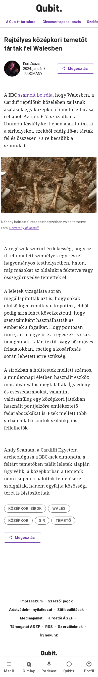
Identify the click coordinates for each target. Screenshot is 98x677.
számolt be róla (35, 95)
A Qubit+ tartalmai (21, 22)
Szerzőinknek (70, 626)
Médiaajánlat (31, 618)
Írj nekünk (49, 635)
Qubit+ (69, 671)
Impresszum (31, 601)
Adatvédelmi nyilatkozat (30, 609)
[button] (25, 509)
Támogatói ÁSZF (25, 626)
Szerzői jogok (60, 601)
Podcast (49, 671)
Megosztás (78, 68)
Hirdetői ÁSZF (60, 618)
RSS (49, 626)
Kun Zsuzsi (31, 64)
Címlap (29, 671)
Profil (89, 671)
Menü (9, 671)
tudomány (32, 74)
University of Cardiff (24, 228)
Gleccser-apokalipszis (61, 22)
